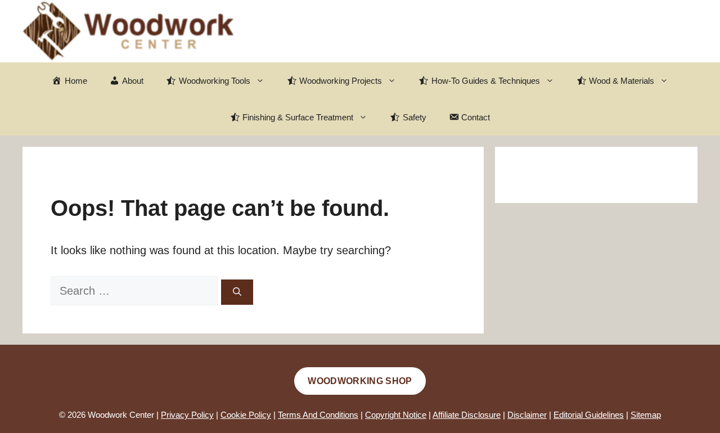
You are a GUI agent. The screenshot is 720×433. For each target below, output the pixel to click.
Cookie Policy (245, 415)
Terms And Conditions (318, 415)
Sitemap (646, 415)
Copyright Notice (395, 415)
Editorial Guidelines (589, 415)
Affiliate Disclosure (467, 415)
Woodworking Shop (360, 381)
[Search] (237, 292)
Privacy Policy (187, 415)
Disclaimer (527, 415)
